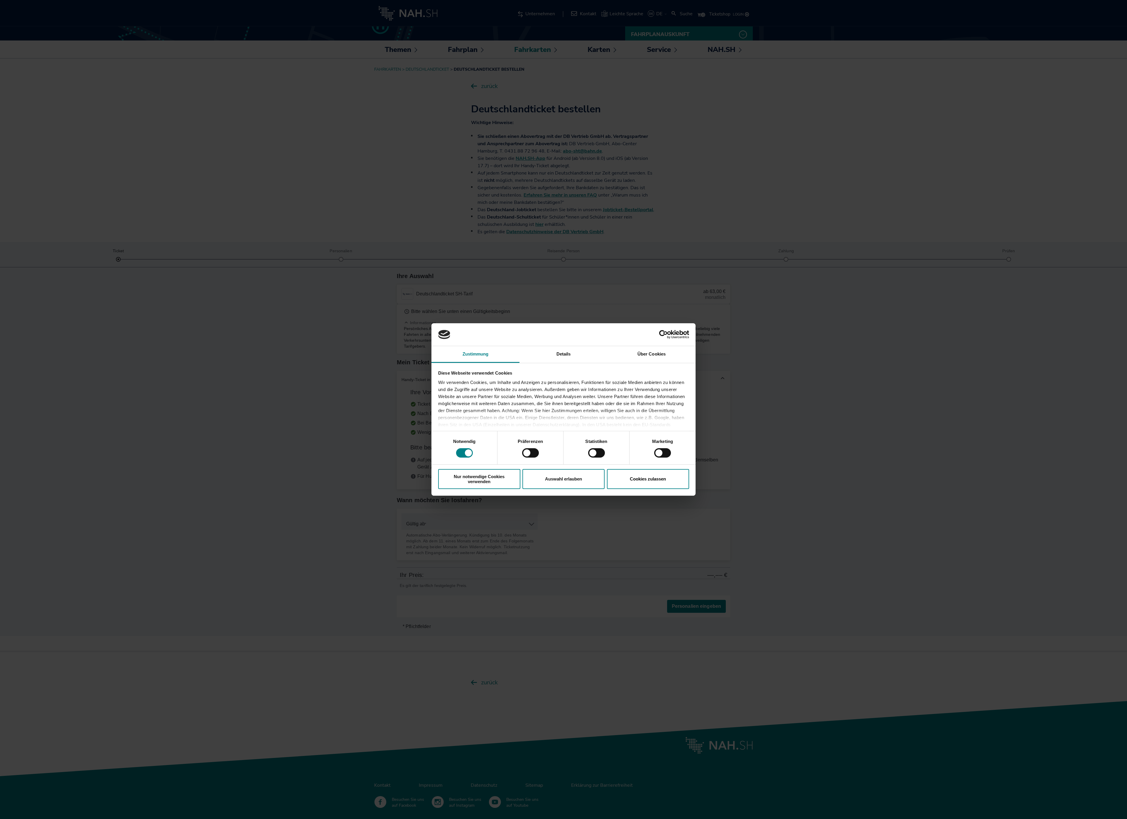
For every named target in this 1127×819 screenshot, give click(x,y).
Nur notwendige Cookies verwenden (479, 479)
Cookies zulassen (648, 478)
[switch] (530, 453)
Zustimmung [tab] (476, 353)
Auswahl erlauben (563, 478)
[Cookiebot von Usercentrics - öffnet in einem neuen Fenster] (663, 334)
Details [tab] (563, 353)
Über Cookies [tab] (651, 353)
